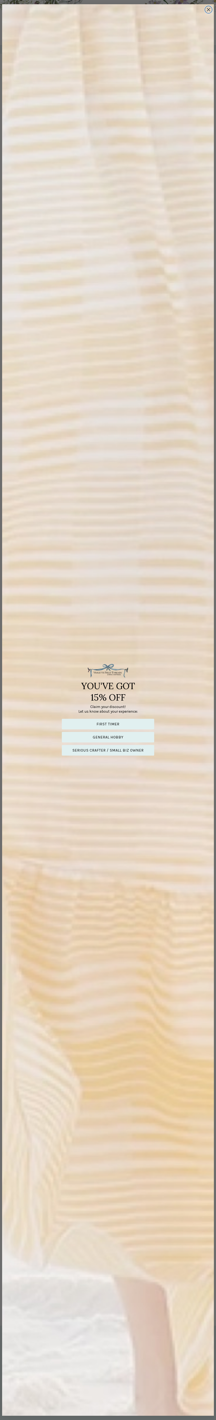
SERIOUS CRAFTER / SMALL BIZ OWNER (108, 750)
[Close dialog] (208, 9)
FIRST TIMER (108, 724)
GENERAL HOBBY (108, 737)
